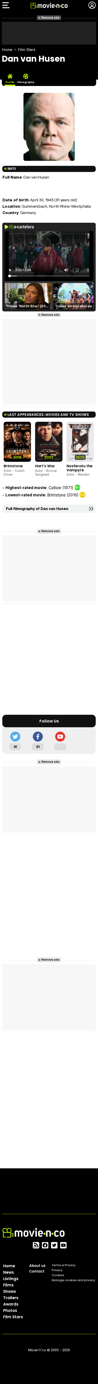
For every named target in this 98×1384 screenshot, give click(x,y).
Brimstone (13, 466)
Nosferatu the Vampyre (80, 468)
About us (37, 1265)
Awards (10, 1304)
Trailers (10, 1298)
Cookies (58, 1275)
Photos (10, 1310)
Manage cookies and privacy (73, 1280)
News (8, 1272)
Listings (10, 1278)
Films (8, 1285)
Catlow (55, 487)
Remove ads (50, 17)
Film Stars (26, 49)
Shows (9, 1291)
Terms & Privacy (63, 1265)
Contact (36, 1271)
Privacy (57, 1270)
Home (7, 49)
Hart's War (45, 466)
